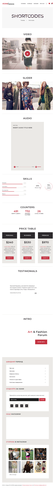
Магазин (12, 371)
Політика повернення (16, 382)
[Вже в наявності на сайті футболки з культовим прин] (40, 454)
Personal (9, 235)
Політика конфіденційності (40, 485)
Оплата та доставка (15, 379)
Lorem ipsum (7, 246)
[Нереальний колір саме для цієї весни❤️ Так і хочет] (28, 467)
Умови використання (27, 485)
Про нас (12, 368)
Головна (23, 20)
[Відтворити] (15, 167)
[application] (27, 149)
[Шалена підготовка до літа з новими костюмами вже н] (15, 467)
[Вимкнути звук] (36, 167)
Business (27, 235)
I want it (9, 257)
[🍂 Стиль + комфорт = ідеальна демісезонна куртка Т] (40, 467)
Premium (45, 235)
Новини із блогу (14, 374)
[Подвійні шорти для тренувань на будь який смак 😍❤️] (28, 454)
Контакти (12, 376)
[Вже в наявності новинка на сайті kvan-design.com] (15, 454)
